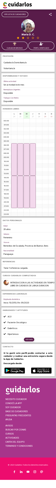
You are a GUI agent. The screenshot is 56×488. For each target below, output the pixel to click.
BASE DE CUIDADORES (16, 411)
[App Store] (41, 372)
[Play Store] (14, 372)
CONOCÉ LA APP (13, 403)
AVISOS (9, 425)
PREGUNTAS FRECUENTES (18, 415)
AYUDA (8, 419)
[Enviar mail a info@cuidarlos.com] (41, 472)
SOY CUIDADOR (13, 407)
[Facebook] (14, 472)
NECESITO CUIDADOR (16, 399)
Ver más (29, 339)
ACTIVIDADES (12, 438)
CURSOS (9, 433)
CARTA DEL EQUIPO (15, 442)
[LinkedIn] (21, 472)
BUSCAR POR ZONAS (15, 429)
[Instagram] (34, 472)
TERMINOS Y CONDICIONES (19, 446)
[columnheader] (14, 115)
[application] (14, 159)
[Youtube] (28, 472)
